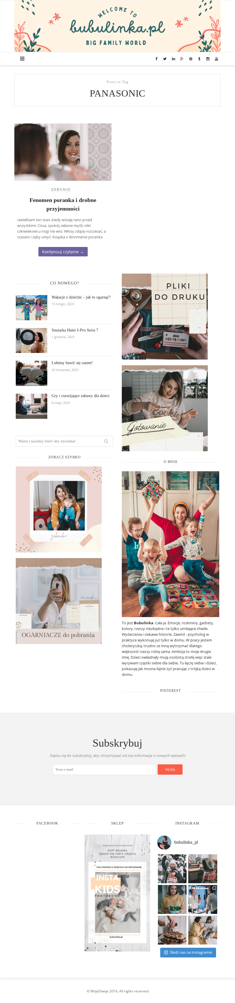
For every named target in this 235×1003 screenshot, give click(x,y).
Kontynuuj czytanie (63, 251)
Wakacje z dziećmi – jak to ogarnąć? (81, 297)
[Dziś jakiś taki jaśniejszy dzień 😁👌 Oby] (172, 868)
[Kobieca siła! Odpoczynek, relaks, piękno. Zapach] (202, 899)
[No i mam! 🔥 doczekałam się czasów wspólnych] (202, 930)
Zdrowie (61, 190)
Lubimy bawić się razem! (72, 363)
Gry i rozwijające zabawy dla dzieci (80, 396)
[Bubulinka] (117, 25)
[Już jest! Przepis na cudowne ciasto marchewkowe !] (172, 930)
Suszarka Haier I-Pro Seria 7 (75, 330)
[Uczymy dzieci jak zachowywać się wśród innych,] (202, 868)
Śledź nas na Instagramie (191, 952)
